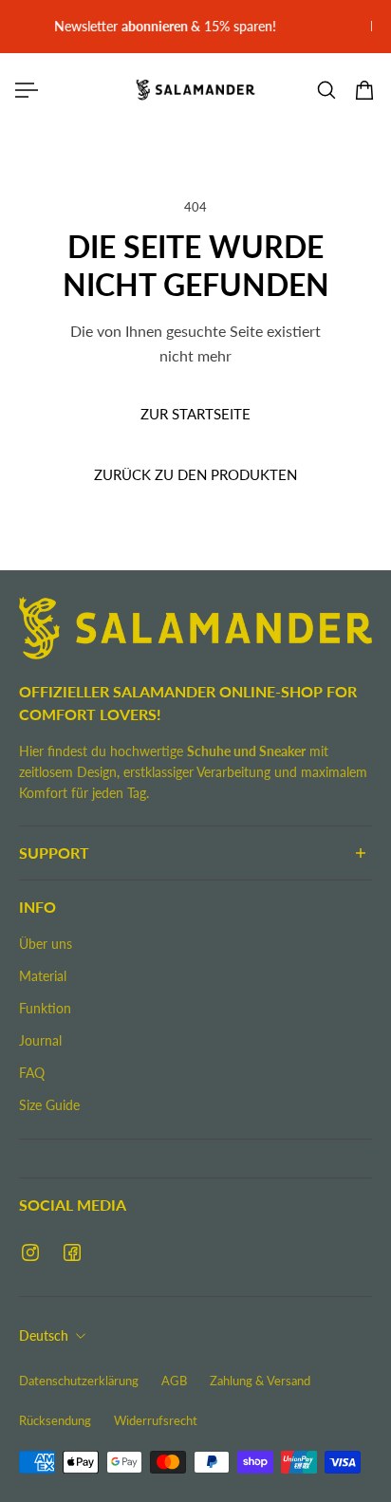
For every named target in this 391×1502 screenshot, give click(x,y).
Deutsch (43, 1335)
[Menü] (27, 90)
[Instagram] (30, 1252)
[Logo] (195, 89)
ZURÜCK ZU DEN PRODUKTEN (195, 474)
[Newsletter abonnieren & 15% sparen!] (191, 26)
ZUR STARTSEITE (195, 413)
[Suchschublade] (326, 90)
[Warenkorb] (364, 90)
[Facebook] (72, 1252)
